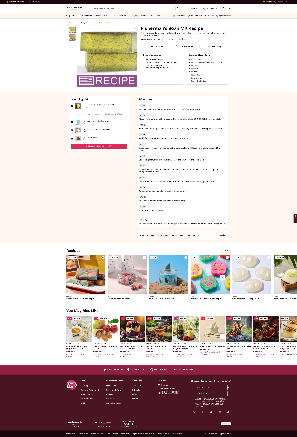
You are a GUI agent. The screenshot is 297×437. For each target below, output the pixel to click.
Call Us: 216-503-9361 (166, 389)
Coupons (110, 394)
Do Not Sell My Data (163, 434)
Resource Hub (73, 23)
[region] (148, 2)
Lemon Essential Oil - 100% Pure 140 (163, 62)
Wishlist (84, 403)
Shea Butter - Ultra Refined (212, 346)
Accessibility (125, 434)
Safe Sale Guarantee (114, 403)
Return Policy (83, 434)
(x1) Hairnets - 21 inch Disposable (96, 129)
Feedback (226, 424)
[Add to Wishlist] (134, 28)
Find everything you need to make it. (103, 8)
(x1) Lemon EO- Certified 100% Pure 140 (99, 105)
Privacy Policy (71, 434)
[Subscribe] (228, 387)
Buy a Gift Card (87, 399)
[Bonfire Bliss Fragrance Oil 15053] (239, 329)
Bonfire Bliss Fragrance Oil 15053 (238, 347)
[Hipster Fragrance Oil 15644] (159, 329)
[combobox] (135, 8)
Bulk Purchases (112, 399)
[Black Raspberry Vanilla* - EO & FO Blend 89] (132, 329)
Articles (135, 399)
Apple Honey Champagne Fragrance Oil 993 (185, 347)
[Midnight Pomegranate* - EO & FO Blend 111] (266, 329)
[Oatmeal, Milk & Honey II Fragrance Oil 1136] (79, 329)
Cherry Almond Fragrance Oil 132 (105, 347)
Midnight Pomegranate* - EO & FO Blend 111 (265, 347)
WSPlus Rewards (87, 394)
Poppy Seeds (157, 59)
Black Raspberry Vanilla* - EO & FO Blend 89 (132, 347)
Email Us (164, 385)
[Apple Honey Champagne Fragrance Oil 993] (186, 329)
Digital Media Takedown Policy (143, 434)
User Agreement (112, 434)
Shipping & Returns (113, 390)
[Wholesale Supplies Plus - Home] (74, 8)
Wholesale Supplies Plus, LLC (221, 434)
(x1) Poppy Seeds (90, 137)
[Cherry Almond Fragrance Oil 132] (106, 329)
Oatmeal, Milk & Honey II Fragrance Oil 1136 (77, 347)
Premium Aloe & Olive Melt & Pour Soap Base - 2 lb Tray (159, 66)
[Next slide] (222, 277)
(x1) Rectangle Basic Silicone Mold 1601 (98, 121)
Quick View (79, 338)
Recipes (84, 23)
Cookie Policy (177, 434)
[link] (194, 412)
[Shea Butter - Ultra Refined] (212, 329)
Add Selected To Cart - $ (99, 146)
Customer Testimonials (90, 390)
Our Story (84, 385)
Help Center (111, 385)
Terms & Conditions (97, 434)
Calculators (136, 390)
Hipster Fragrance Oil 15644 (156, 347)
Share (183, 39)
